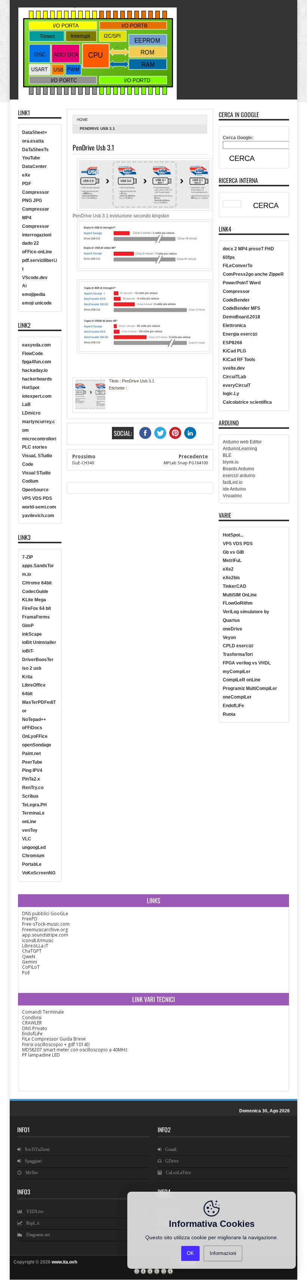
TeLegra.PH (34, 804)
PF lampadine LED (41, 1055)
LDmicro (31, 413)
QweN (28, 956)
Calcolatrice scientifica (247, 402)
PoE (26, 972)
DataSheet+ (34, 132)
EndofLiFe (233, 705)
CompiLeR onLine (242, 679)
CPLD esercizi (238, 645)
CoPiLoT (31, 967)
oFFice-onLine (37, 251)
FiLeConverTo (237, 265)
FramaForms (36, 617)
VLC (26, 838)
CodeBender (236, 300)
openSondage (36, 745)
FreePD (29, 919)
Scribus (30, 796)
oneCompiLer (237, 697)
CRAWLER (32, 1023)
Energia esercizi (240, 334)
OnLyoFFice (35, 736)
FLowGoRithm (238, 603)
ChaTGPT (32, 951)
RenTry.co (32, 787)
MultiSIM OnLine (240, 595)
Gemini (29, 962)
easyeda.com (36, 345)
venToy (29, 830)
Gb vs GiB (233, 552)
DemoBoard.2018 (241, 317)
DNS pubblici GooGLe (45, 913)
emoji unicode (37, 303)
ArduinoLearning (240, 448)
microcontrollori (39, 439)
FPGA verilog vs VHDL (247, 663)
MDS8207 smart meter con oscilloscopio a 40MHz (74, 1050)
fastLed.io (233, 482)
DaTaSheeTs (35, 149)
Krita (27, 676)
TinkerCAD (234, 586)
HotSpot (30, 387)
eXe (26, 175)
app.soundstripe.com (45, 935)
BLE (227, 455)
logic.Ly (231, 393)
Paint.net (31, 753)
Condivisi (32, 1017)
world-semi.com (39, 507)
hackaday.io (35, 370)
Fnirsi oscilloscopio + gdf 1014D (56, 1044)
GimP (28, 625)
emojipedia (33, 294)
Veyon (229, 637)
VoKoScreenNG (38, 873)
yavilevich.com (38, 515)
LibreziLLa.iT (35, 946)
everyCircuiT (236, 385)
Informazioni (223, 1253)
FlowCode (32, 353)
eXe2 (228, 569)
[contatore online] (153, 1273)
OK (190, 1253)
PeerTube (32, 762)
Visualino (232, 495)
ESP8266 (232, 342)
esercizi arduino (239, 475)
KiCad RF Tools (239, 359)
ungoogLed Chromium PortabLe (34, 856)
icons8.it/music (38, 940)
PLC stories (34, 447)
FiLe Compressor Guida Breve (54, 1039)
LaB (26, 404)
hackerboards (37, 379)
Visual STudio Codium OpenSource (36, 481)
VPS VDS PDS (37, 498)
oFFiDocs (32, 727)
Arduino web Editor (242, 442)
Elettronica (234, 325)
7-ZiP (27, 557)
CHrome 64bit (37, 583)
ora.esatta (33, 141)
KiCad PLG (234, 351)
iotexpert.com (37, 396)
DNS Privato (34, 1028)
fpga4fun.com (36, 361)
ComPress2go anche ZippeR (253, 274)
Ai (24, 285)
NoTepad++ (34, 719)
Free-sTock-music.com (46, 924)
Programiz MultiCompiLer (250, 688)
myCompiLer (236, 671)
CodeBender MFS (241, 308)
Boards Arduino (238, 468)
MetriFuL (232, 560)
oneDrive (232, 629)
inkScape (32, 634)
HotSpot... (233, 535)
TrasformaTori (238, 654)
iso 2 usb (31, 668)
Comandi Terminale (43, 1012)
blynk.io (230, 462)
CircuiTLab (234, 376)
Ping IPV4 (32, 770)
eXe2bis (231, 577)
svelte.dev (234, 368)
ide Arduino (234, 489)
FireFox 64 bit (36, 608)
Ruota (229, 714)
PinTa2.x (31, 779)
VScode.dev (35, 277)
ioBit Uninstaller (39, 642)
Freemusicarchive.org (45, 929)
